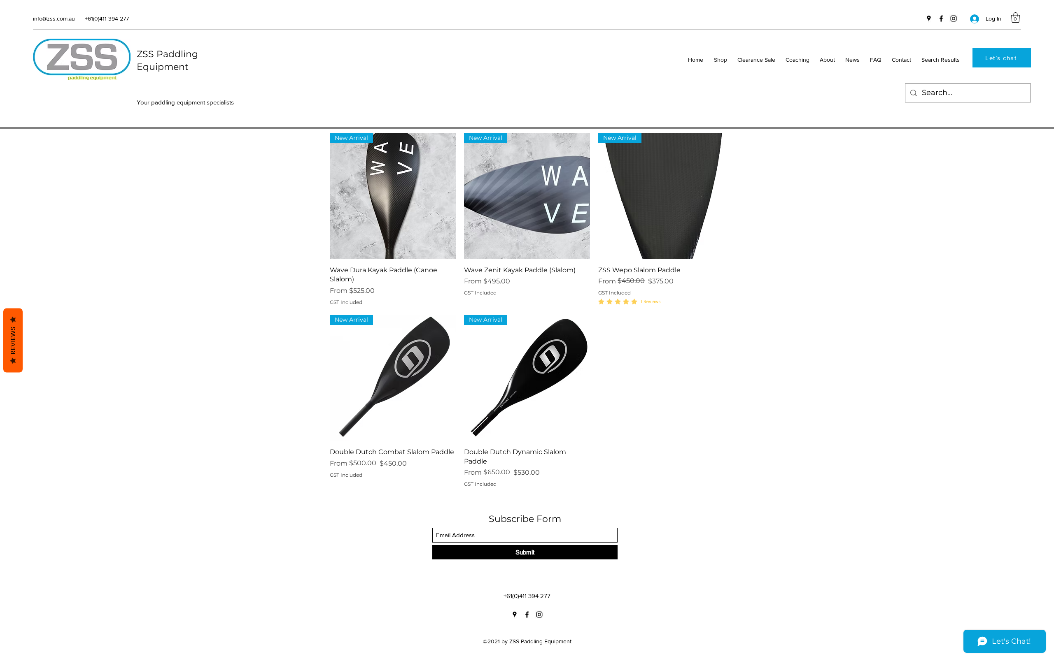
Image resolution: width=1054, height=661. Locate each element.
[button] (1015, 17)
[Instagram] (953, 18)
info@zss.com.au (54, 18)
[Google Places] (929, 18)
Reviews (13, 340)
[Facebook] (941, 18)
